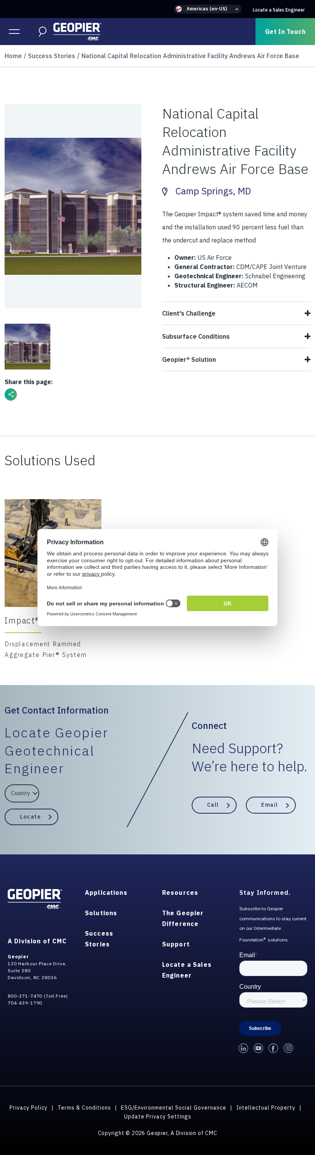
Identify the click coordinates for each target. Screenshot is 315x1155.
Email (269, 804)
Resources (180, 892)
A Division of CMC (37, 941)
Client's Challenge (189, 313)
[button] (207, 9)
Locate (30, 816)
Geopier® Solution (189, 359)
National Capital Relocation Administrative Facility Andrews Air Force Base (190, 56)
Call (213, 804)
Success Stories (51, 56)
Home (13, 56)
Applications (106, 892)
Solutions (101, 913)
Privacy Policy (29, 1107)
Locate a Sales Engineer (279, 10)
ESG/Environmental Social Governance (173, 1107)
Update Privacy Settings (157, 1116)
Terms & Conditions (84, 1107)
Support (176, 944)
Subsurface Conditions (196, 336)
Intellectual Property (265, 1107)
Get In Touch (285, 31)
